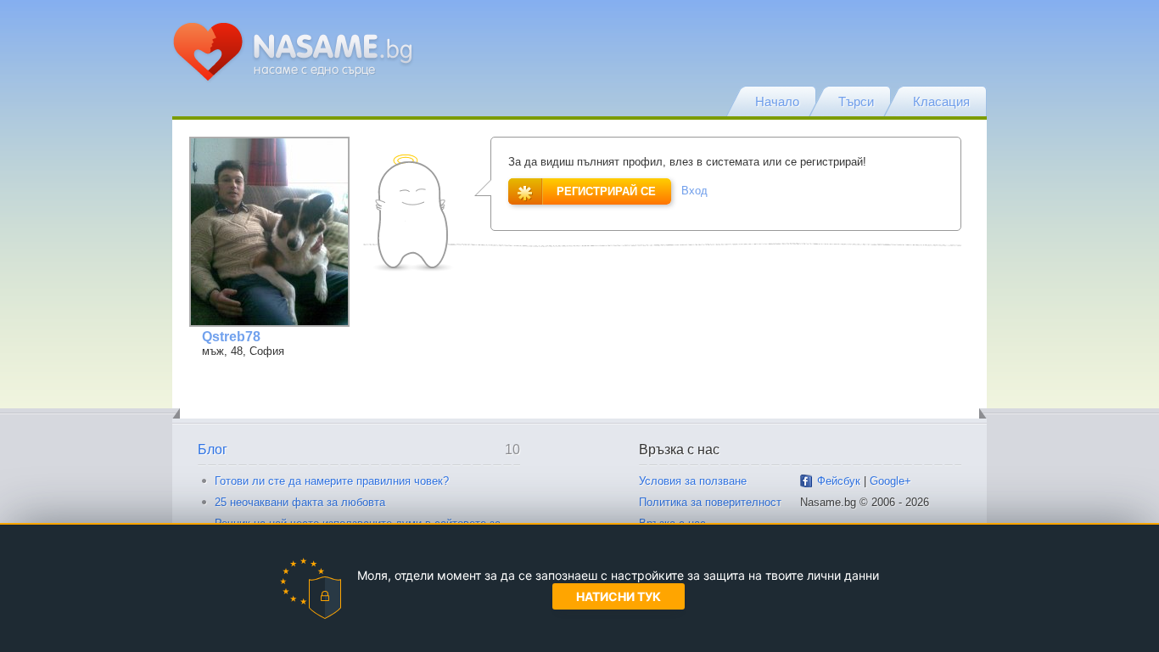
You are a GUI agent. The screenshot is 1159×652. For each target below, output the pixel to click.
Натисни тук (618, 596)
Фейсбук (838, 481)
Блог (212, 449)
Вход (694, 190)
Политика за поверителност (710, 502)
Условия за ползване (693, 481)
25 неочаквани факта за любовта (300, 502)
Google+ (890, 481)
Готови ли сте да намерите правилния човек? (332, 481)
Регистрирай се (606, 191)
